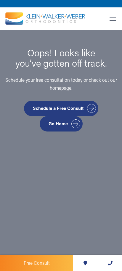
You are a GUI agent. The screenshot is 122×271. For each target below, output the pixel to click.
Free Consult (37, 263)
